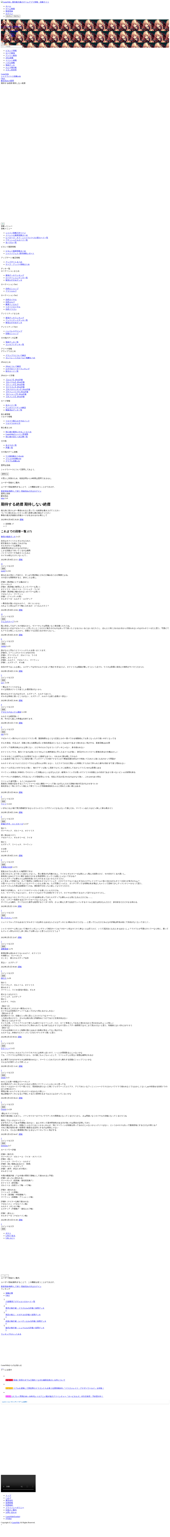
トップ (8, 1495)
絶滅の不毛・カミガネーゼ (12, 824)
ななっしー (5, 1048)
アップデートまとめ (14, 262)
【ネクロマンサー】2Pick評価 (18, 389)
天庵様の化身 (6, 867)
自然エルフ (10, 302)
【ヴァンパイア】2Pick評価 (17, 392)
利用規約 (9, 1505)
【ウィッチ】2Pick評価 (15, 385)
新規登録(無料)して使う (11, 491)
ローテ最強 (10, 53)
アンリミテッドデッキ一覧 (17, 320)
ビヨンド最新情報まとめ (16, 251)
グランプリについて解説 (16, 355)
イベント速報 (11, 60)
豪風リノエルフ (12, 304)
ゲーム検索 (10, 9)
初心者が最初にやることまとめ (18, 432)
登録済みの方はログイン (31, 491)
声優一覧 (9, 448)
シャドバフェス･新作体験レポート (20, 253)
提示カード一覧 (12, 371)
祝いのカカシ (6, 918)
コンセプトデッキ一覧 (15, 344)
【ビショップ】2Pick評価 (16, 394)
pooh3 (3, 571)
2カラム (9, 16)
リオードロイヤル (13, 307)
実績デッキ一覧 (12, 342)
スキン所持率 (11, 70)
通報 (21, 520)
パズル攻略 (10, 63)
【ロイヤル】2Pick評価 (15, 382)
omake (3, 1078)
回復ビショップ (12, 334)
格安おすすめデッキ (14, 280)
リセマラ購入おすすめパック (18, 421)
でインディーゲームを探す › (15, 1402)
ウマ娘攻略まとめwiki (15, 456)
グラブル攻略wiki (13, 461)
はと (3, 683)
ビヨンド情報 (11, 51)
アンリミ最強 (11, 55)
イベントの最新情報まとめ (17, 235)
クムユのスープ (7, 622)
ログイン (9, 14)
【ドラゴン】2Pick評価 (15, 387)
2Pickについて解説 (13, 366)
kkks (2, 498)
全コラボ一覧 (11, 445)
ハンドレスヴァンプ (14, 331)
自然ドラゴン (11, 309)
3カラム (16, 16)
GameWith (16, 1523)
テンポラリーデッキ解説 (16, 408)
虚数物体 (4, 949)
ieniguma (4, 1146)
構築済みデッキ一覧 (14, 410)
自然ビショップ (12, 289)
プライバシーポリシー (15, 1508)
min (2, 734)
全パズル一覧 (11, 242)
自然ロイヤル (11, 300)
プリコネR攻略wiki (13, 459)
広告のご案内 (11, 1510)
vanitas (3, 646)
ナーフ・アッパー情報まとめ (18, 264)
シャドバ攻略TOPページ (16, 233)
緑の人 (3, 978)
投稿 (3, 568)
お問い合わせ (11, 1512)
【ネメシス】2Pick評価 (15, 397)
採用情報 (9, 1503)
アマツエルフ (11, 291)
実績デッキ (10, 65)
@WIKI (9, 1519)
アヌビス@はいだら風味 (11, 712)
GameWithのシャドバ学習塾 (17, 434)
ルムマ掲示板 (11, 67)
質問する (5, 474)
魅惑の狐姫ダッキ (8, 537)
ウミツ (3, 804)
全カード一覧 (11, 405)
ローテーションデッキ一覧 (17, 278)
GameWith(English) (13, 1517)
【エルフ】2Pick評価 (14, 380)
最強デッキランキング (15, 275)
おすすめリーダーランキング (18, 369)
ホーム (8, 6)
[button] (87, 38)
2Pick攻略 (9, 58)
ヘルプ (8, 1498)
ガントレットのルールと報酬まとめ (20, 358)
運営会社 (9, 1500)
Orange (3, 1109)
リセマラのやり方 (13, 423)
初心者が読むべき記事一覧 (17, 437)
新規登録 (9, 11)
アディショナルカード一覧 (17, 240)
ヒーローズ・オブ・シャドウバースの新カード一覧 (27, 238)
